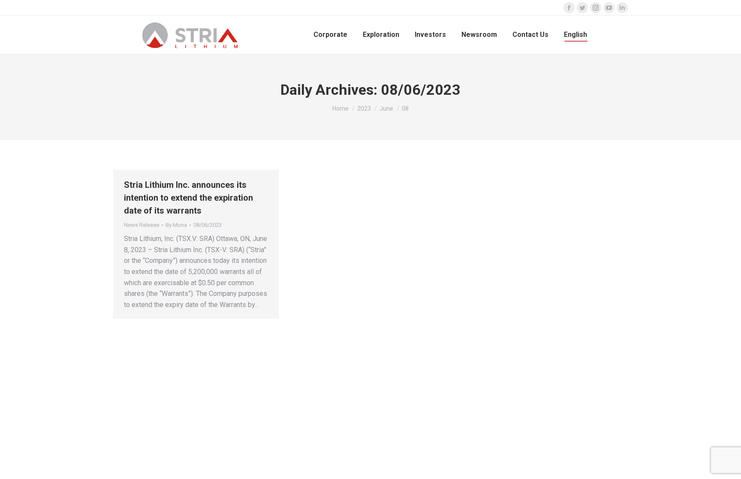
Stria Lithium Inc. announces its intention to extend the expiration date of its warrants (188, 198)
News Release (141, 225)
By (176, 225)
